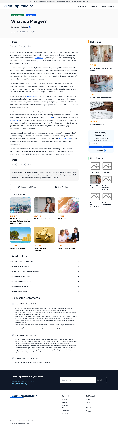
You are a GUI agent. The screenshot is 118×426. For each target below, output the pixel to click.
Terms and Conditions (23, 423)
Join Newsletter (108, 6)
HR (63, 408)
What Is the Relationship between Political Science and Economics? (20, 221)
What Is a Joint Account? (67, 248)
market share (32, 96)
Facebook (89, 411)
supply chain (48, 117)
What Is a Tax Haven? (18, 248)
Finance (61, 216)
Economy (13, 216)
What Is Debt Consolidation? (101, 98)
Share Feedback (63, 187)
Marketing (65, 405)
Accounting (65, 411)
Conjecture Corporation (28, 420)
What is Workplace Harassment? (106, 187)
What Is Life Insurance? (66, 219)
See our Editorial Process (29, 187)
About (88, 399)
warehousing (14, 120)
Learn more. (86, 1)
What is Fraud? (106, 172)
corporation (39, 58)
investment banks (64, 138)
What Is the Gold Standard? (40, 249)
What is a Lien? (94, 172)
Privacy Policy (13, 423)
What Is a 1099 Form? (42, 219)
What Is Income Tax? (97, 125)
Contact (88, 402)
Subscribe (101, 147)
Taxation (37, 216)
